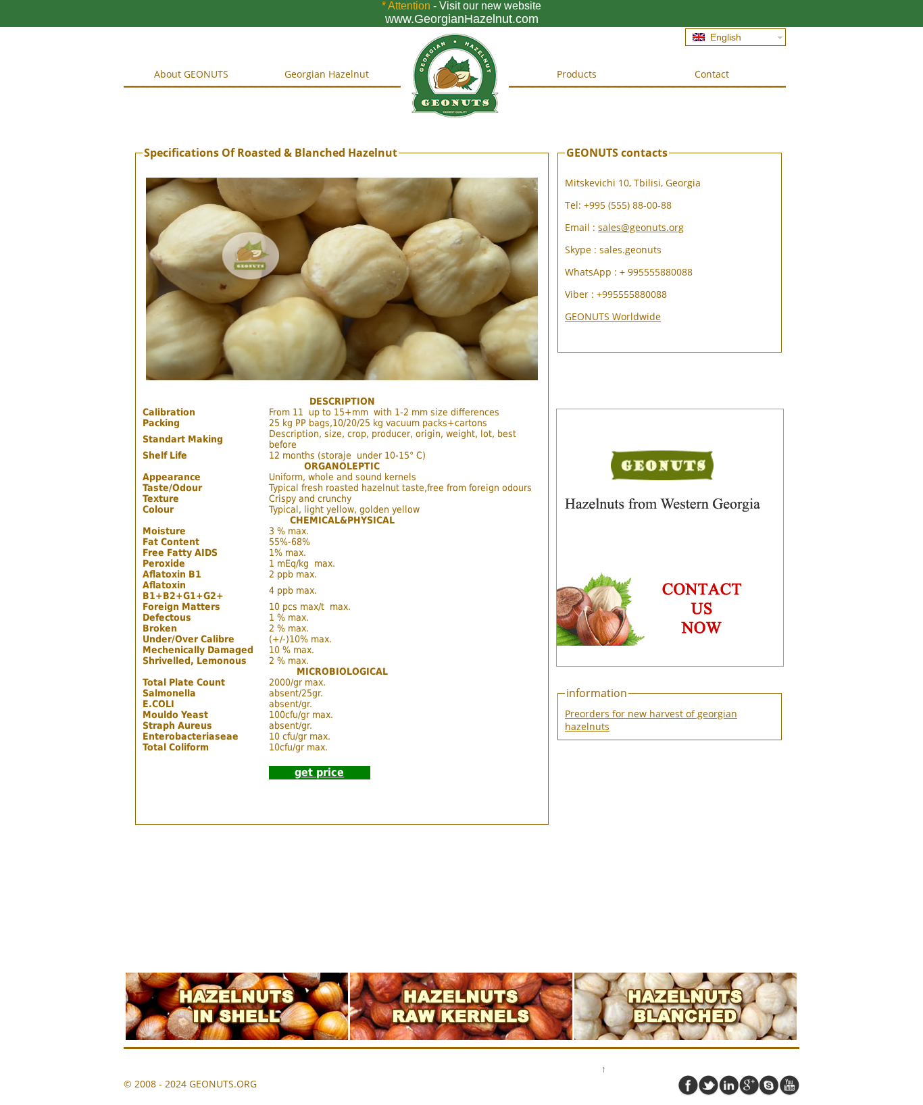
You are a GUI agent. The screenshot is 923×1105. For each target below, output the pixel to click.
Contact (712, 74)
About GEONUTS (191, 74)
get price (319, 772)
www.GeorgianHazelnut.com (462, 19)
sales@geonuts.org (641, 227)
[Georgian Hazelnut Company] (454, 117)
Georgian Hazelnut (326, 74)
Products (577, 74)
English (723, 37)
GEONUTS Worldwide (613, 316)
